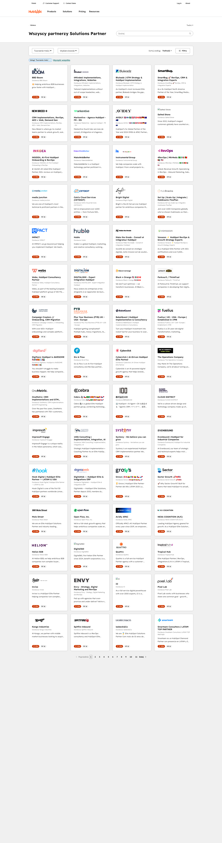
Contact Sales (71, 3)
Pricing (82, 11)
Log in (179, 3)
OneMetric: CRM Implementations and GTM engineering (45, 398)
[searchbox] (154, 33)
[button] (190, 25)
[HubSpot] (35, 12)
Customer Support (52, 3)
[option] (41, 50)
